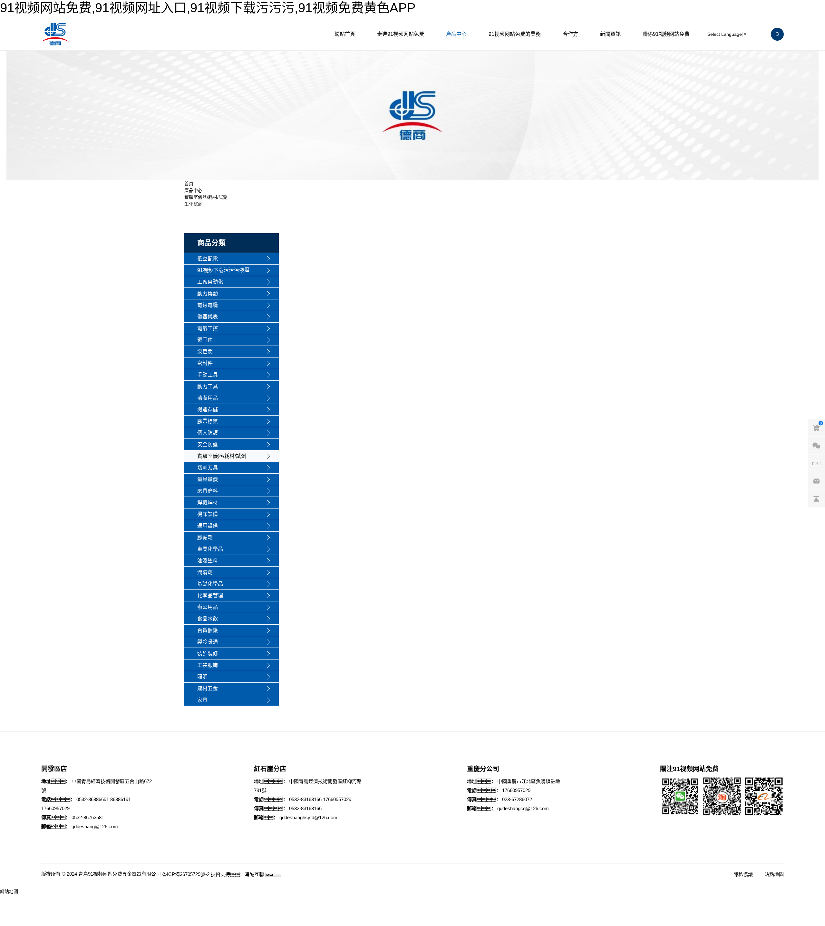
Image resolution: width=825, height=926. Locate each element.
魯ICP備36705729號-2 (185, 874)
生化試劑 (193, 203)
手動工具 (207, 374)
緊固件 (205, 340)
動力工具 (207, 386)
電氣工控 (207, 328)
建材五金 (207, 688)
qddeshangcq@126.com (523, 808)
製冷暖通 (207, 642)
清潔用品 (207, 398)
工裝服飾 (207, 665)
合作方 (570, 34)
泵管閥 (205, 351)
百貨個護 (207, 630)
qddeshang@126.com (95, 826)
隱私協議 (743, 874)
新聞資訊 (610, 34)
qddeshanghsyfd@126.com (308, 817)
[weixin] (816, 445)
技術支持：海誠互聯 (237, 874)
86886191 (120, 799)
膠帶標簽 (207, 421)
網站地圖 (9, 891)
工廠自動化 (210, 282)
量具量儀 (207, 479)
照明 (202, 676)
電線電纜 (207, 305)
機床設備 (207, 514)
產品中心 (456, 34)
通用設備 (207, 525)
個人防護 (207, 433)
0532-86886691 (92, 799)
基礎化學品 (210, 584)
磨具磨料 (207, 491)
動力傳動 (207, 293)
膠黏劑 (205, 537)
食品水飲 (207, 618)
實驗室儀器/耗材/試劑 (206, 197)
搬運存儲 (207, 409)
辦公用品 (207, 607)
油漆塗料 (207, 560)
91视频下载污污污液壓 (223, 270)
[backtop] (816, 499)
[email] (816, 481)
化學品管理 (210, 595)
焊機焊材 (207, 502)
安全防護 (207, 444)
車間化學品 (210, 549)
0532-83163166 (305, 799)
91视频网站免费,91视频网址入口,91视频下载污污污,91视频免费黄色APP (208, 8)
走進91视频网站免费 (400, 34)
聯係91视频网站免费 (666, 34)
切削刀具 (207, 467)
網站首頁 (345, 34)
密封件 (205, 363)
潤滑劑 (205, 572)
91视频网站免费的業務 (515, 34)
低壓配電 (207, 258)
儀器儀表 (207, 316)
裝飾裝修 (207, 653)
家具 (202, 700)
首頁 (188, 183)
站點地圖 (774, 874)
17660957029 (55, 808)
